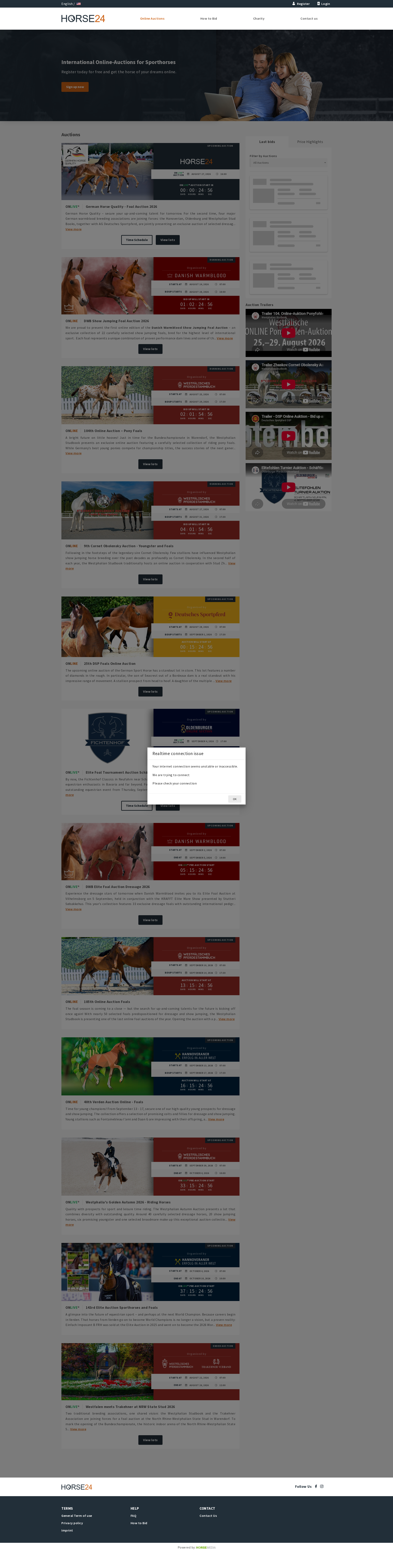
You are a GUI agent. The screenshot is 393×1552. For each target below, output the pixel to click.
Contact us (308, 18)
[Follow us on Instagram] (322, 1486)
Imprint (67, 1530)
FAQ (134, 1516)
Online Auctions (152, 18)
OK (235, 799)
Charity (259, 18)
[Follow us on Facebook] (317, 1486)
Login (325, 4)
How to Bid (208, 18)
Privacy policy (72, 1523)
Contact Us (208, 1516)
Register (303, 4)
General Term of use (76, 1516)
